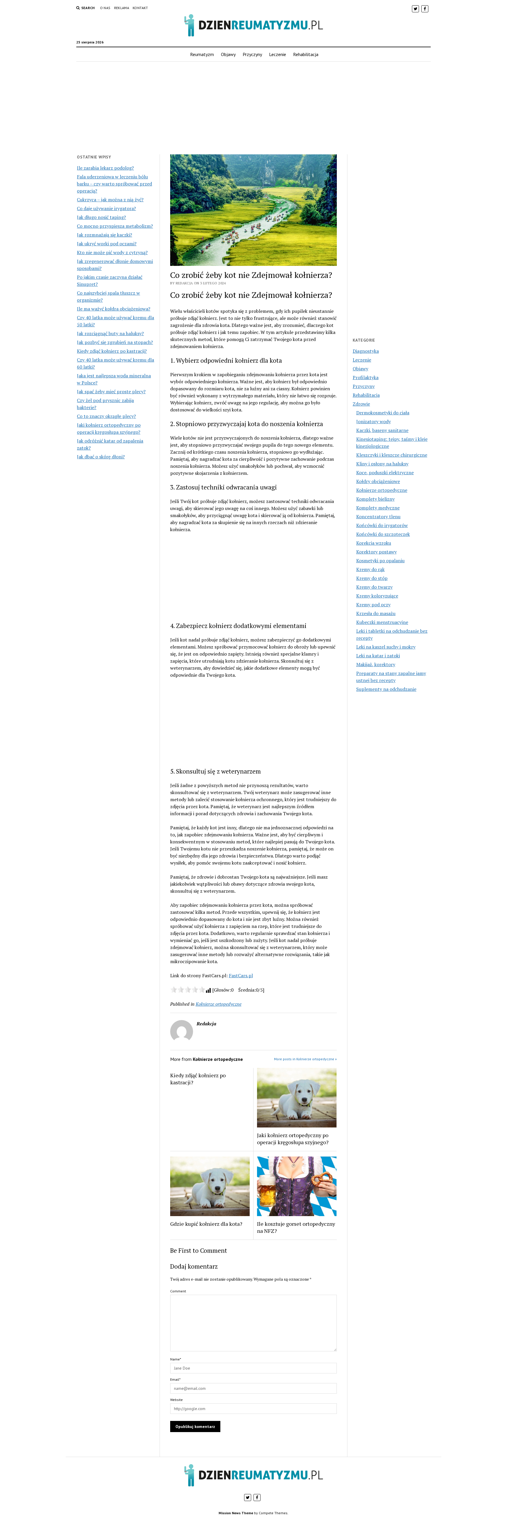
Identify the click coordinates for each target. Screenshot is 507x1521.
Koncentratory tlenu (378, 516)
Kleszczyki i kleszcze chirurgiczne (391, 455)
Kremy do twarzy (374, 587)
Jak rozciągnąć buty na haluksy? (110, 333)
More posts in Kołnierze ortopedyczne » (305, 1059)
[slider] (187, 989)
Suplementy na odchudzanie (386, 689)
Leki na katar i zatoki (378, 655)
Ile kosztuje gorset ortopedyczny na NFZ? (296, 1227)
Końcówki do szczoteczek (383, 534)
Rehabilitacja (305, 54)
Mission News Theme (236, 1513)
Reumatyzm (202, 54)
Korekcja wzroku (373, 543)
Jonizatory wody (373, 421)
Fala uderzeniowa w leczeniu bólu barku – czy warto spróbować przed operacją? (114, 183)
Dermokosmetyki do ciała (382, 412)
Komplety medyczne (378, 507)
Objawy (228, 54)
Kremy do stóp (372, 578)
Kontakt (140, 8)
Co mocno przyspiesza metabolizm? (115, 226)
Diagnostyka (366, 351)
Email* (175, 1379)
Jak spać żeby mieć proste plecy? (111, 391)
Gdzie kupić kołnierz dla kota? (206, 1223)
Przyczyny (252, 54)
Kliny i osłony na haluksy (382, 463)
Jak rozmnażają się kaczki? (104, 235)
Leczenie (277, 54)
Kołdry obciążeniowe (378, 481)
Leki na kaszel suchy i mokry (385, 647)
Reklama (121, 8)
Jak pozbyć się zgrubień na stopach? (115, 342)
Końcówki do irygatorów (382, 525)
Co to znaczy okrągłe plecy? (106, 416)
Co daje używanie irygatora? (106, 208)
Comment (178, 1291)
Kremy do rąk (370, 569)
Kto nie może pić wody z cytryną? (112, 252)
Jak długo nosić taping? (101, 217)
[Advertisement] (253, 108)
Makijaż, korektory (375, 664)
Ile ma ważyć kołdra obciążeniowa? (113, 308)
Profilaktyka (365, 377)
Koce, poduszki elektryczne (385, 472)
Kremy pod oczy (373, 604)
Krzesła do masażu (376, 613)
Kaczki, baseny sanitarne (382, 430)
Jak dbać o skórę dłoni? (101, 456)
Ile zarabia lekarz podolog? (105, 168)
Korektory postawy (376, 551)
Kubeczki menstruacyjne (382, 622)
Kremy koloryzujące (377, 595)
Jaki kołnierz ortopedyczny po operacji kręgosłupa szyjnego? (293, 1139)
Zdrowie (361, 404)
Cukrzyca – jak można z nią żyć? (110, 199)
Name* (175, 1359)
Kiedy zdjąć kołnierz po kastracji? (112, 351)
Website (176, 1399)
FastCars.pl (241, 975)
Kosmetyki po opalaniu (380, 560)
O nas (105, 8)
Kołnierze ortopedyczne (218, 1004)
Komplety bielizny (375, 499)
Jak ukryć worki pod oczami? (106, 243)
